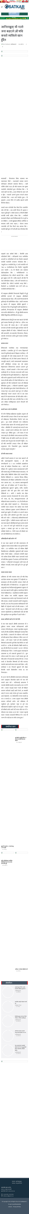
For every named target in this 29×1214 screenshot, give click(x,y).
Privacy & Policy (17, 1207)
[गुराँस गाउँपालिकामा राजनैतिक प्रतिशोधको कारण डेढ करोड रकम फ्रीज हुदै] (7, 855)
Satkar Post (18, 1005)
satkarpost (13, 44)
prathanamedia (17, 1204)
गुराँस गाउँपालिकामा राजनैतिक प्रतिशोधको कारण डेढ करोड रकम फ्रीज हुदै (6, 862)
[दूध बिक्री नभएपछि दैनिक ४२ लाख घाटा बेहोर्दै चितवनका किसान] (21, 732)
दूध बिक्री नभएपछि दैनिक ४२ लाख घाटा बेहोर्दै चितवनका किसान (20, 739)
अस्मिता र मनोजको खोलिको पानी (21, 969)
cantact (10, 1207)
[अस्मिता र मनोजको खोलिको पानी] (21, 910)
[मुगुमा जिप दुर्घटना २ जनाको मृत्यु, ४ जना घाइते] (7, 787)
